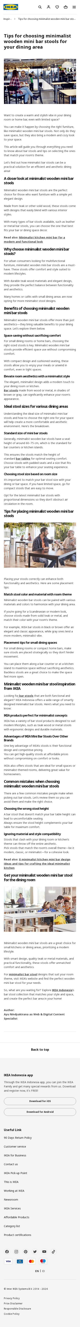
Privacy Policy (12, 1298)
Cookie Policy (12, 1313)
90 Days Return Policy (18, 1137)
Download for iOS (40, 1101)
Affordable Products (16, 1217)
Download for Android (40, 1112)
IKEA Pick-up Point (15, 1173)
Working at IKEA (14, 1190)
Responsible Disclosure (17, 1308)
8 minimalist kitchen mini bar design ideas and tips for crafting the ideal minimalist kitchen (37, 864)
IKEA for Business (15, 1155)
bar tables (23, 458)
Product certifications (17, 1235)
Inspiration (9, 19)
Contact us (11, 1164)
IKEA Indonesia (62, 990)
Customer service (15, 1146)
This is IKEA (11, 1182)
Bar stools (11, 390)
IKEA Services (12, 1208)
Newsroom (11, 1199)
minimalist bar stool (23, 974)
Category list (12, 1226)
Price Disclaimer (13, 1303)
